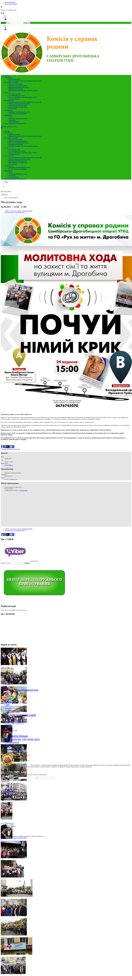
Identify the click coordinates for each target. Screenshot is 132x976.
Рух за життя (13, 108)
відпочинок (7, 719)
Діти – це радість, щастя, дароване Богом (18, 211)
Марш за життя (8, 695)
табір (6, 685)
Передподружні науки (15, 84)
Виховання (7, 698)
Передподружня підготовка (11, 730)
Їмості (6, 731)
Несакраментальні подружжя (18, 105)
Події (6, 694)
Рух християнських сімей (17, 95)
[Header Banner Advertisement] (34, 602)
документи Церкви (16, 735)
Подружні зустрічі (14, 94)
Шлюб (6, 726)
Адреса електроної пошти (9, 778)
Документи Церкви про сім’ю (18, 118)
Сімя (7, 704)
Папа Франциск (8, 692)
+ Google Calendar (6, 449)
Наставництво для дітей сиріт (18, 107)
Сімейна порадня (14, 98)
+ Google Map (23, 490)
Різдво (6, 733)
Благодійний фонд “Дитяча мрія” (15, 123)
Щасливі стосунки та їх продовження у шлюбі (23, 90)
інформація (7, 747)
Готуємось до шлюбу (11, 82)
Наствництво (9, 702)
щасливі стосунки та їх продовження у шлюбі (15, 706)
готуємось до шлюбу (16, 721)
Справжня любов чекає (16, 89)
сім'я (6, 751)
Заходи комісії (9, 100)
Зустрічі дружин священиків (17, 113)
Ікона (6, 725)
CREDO (7, 717)
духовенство (9, 710)
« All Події (4, 194)
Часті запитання (10, 2)
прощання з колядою (13, 708)
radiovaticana (8, 684)
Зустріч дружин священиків (21, 689)
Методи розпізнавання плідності (19, 87)
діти (6, 687)
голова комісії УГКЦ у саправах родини (14, 723)
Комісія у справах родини (9, 126)
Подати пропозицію (11, 4)
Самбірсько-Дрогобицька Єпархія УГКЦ (13, 838)
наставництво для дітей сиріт (22, 739)
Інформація (8, 115)
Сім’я (6, 92)
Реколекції (9, 745)
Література (12, 120)
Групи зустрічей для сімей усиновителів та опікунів (25, 102)
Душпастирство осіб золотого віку (19, 103)
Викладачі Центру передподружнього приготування (25, 80)
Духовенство (9, 110)
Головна (7, 75)
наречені (7, 712)
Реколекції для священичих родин (19, 112)
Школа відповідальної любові (18, 85)
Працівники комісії (14, 79)
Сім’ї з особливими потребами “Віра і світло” (23, 97)
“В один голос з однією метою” (15, 212)
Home (6, 182)
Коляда (6, 697)
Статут (11, 117)
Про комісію (8, 77)
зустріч (6, 700)
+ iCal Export (16, 449)
